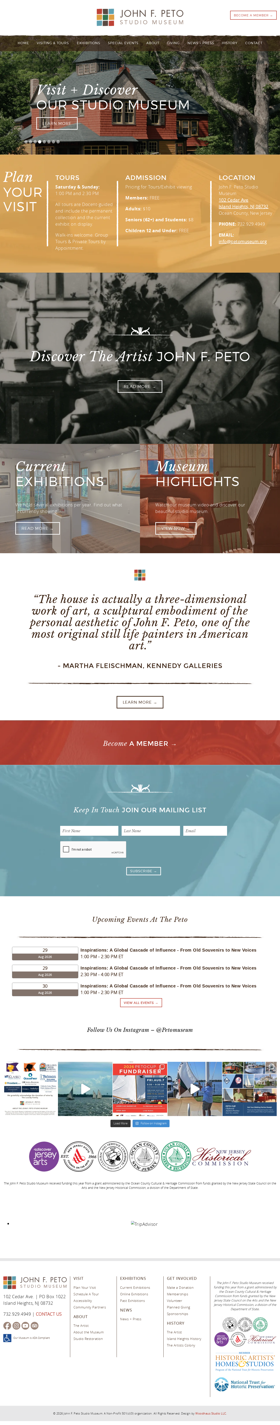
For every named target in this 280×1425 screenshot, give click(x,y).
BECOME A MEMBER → (253, 15)
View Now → (175, 528)
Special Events (123, 43)
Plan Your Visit (85, 1287)
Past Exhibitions (132, 1300)
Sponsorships (177, 1314)
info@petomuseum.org (243, 241)
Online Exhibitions (134, 1294)
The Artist (81, 1326)
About (152, 43)
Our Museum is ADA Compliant (31, 1337)
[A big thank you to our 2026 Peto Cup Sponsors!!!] (85, 1089)
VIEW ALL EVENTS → (141, 1003)
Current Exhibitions (135, 1287)
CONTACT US (49, 1314)
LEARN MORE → (140, 702)
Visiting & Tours (53, 43)
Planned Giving (178, 1307)
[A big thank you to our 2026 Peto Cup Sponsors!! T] (30, 1089)
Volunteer (174, 1300)
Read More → (140, 386)
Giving (173, 43)
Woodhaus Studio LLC (210, 1413)
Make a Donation (180, 1287)
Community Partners (90, 1307)
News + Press (200, 43)
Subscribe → (143, 871)
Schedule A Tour (86, 1294)
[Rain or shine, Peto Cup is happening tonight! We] (140, 1089)
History (229, 43)
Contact (253, 43)
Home (23, 43)
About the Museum (89, 1332)
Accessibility (83, 1300)
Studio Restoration (88, 1339)
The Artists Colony (181, 1345)
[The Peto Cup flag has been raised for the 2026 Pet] (195, 1089)
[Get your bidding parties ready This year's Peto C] (249, 1089)
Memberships (177, 1294)
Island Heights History (184, 1339)
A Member (135, 744)
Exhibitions (88, 43)
